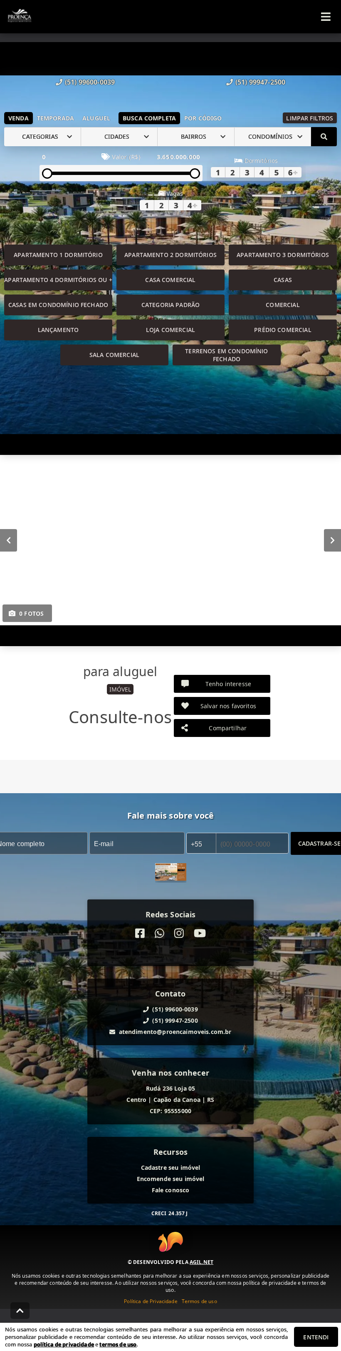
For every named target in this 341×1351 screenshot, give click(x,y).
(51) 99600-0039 (90, 82)
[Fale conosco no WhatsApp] (159, 933)
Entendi (316, 1337)
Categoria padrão (170, 305)
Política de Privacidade (150, 1301)
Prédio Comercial (282, 330)
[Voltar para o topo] (20, 1310)
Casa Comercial (170, 280)
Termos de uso (199, 1301)
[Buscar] (324, 136)
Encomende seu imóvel (171, 1179)
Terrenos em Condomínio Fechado (226, 355)
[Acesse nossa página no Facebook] (140, 933)
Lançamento (58, 330)
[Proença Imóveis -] (170, 873)
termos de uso (117, 1344)
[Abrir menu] (326, 16)
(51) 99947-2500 (260, 82)
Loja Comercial (170, 330)
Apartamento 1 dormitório (58, 255)
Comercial (282, 305)
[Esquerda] (8, 540)
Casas (283, 280)
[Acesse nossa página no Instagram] (179, 933)
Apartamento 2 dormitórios (170, 255)
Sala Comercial (114, 355)
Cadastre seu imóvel (170, 1167)
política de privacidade (64, 1344)
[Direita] (332, 540)
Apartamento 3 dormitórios (283, 255)
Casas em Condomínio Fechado (58, 305)
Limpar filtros (309, 118)
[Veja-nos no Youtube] (200, 933)
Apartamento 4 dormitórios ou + (58, 280)
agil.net (201, 1262)
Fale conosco (171, 1190)
